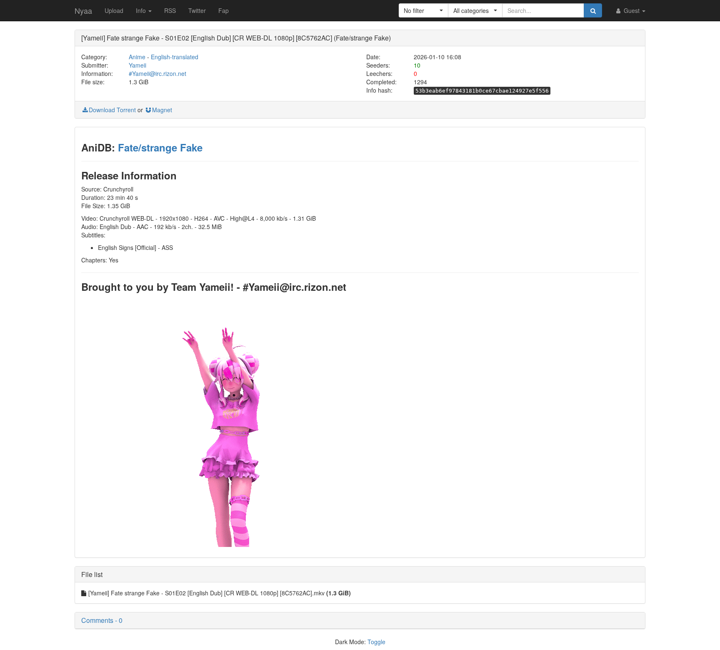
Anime (137, 57)
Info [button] (142, 10)
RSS (170, 10)
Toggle (376, 641)
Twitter (197, 10)
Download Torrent (112, 110)
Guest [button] (631, 10)
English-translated (174, 57)
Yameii (137, 65)
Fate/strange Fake (160, 147)
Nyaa (83, 10)
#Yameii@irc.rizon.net (157, 73)
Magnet (162, 110)
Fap (223, 10)
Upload (114, 10)
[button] (423, 10)
